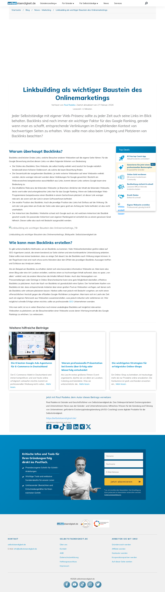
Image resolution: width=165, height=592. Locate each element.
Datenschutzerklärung (112, 495)
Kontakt (63, 549)
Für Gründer (67, 3)
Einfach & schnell (134, 198)
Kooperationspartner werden (124, 557)
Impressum (64, 566)
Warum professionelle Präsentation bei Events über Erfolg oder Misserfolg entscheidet (83, 361)
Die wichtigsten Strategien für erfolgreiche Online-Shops (133, 361)
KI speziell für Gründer (135, 170)
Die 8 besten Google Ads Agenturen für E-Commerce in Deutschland (32, 361)
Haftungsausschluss (68, 561)
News (106, 3)
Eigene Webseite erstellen (138, 205)
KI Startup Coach (134, 156)
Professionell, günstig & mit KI (138, 207)
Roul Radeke (70, 105)
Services (118, 3)
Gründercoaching (47, 3)
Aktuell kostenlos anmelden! (138, 159)
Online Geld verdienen (136, 174)
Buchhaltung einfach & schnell (140, 184)
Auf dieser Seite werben (122, 561)
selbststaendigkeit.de (17, 544)
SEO (71, 301)
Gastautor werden (119, 553)
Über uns (63, 544)
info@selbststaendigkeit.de (25, 549)
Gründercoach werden (121, 544)
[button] (139, 456)
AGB (62, 553)
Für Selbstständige (87, 3)
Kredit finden (132, 195)
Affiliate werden (118, 549)
